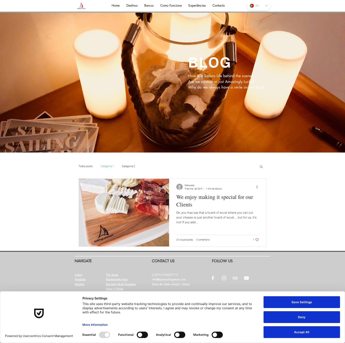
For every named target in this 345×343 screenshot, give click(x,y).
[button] (261, 167)
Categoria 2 (128, 166)
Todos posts (86, 166)
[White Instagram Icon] (224, 278)
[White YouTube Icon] (246, 278)
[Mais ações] (258, 186)
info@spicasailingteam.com (169, 279)
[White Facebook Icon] (213, 278)
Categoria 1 (107, 166)
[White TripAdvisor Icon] (235, 278)
